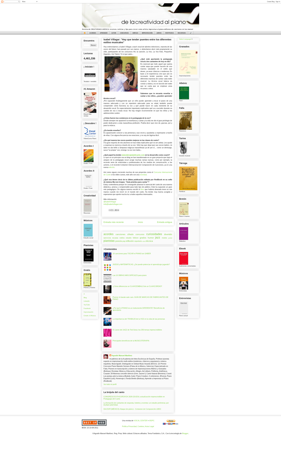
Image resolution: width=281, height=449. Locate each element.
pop (123, 241)
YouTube (87, 305)
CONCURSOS (124, 33)
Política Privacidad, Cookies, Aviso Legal (138, 426)
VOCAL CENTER (141, 421)
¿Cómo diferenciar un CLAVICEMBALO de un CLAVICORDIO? (137, 286)
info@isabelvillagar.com (113, 204)
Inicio (140, 222)
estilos (122, 238)
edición (111, 167)
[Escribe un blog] (112, 210)
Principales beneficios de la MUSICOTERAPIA (131, 341)
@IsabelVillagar (110, 202)
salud (144, 241)
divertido (168, 234)
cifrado (130, 234)
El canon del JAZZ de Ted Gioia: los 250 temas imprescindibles (137, 330)
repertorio (138, 241)
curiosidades (154, 234)
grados (143, 238)
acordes (108, 234)
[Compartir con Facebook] (116, 210)
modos (164, 238)
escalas (115, 238)
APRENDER (103, 33)
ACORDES (92, 33)
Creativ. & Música (90, 315)
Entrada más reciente (114, 222)
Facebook (87, 308)
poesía (118, 241)
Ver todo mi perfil (110, 384)
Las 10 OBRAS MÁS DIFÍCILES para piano (130, 275)
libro (142, 189)
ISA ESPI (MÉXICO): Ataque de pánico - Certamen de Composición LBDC (132, 409)
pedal (170, 238)
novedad (143, 175)
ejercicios (107, 238)
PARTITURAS (169, 33)
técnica (149, 241)
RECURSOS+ (182, 33)
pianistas (109, 240)
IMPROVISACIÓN (147, 33)
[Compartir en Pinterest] (118, 210)
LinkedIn (87, 301)
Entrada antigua (164, 222)
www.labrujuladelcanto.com (133, 155)
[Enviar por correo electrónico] (110, 210)
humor (151, 238)
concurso (140, 234)
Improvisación (88, 312)
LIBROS (159, 33)
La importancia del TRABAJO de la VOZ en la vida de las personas (139, 319)
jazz (157, 237)
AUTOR (113, 33)
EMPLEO (135, 33)
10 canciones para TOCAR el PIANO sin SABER (132, 253)
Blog (85, 297)
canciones (120, 234)
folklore (136, 238)
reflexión (130, 241)
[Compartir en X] (114, 210)
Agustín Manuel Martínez (122, 355)
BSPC (152, 421)
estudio (128, 238)
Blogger (185, 433)
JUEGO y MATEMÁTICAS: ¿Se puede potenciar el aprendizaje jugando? (141, 264)
